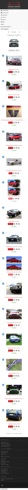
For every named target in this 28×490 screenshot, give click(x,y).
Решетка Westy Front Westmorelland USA (14, 398)
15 (17, 50)
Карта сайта (3, 454)
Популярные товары (5, 461)
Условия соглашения (5, 446)
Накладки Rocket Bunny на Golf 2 (14, 170)
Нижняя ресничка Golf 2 (14, 196)
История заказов (4, 470)
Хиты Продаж (3, 458)
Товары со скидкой (5, 464)
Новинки (3, 460)
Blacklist (2, 480)
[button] (13, 15)
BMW (2, 22)
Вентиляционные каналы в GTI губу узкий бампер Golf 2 (14, 120)
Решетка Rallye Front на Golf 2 (14, 322)
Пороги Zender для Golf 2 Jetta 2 (14, 272)
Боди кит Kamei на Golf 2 (14, 94)
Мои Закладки (4, 471)
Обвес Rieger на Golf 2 (14, 221)
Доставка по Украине (5, 443)
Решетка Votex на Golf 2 (14, 373)
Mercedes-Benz (6, 27)
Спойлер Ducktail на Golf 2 (14, 424)
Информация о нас (5, 442)
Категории (5, 13)
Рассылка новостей (5, 473)
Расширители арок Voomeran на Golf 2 (14, 297)
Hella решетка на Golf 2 (14, 69)
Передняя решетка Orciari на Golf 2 (14, 246)
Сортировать (11, 50)
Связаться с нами (4, 451)
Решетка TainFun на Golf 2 (14, 348)
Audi (2, 24)
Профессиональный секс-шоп (7, 478)
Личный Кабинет (4, 469)
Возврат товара (4, 452)
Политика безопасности (6, 445)
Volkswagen (5, 29)
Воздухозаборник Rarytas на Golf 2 (14, 145)
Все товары (3, 462)
